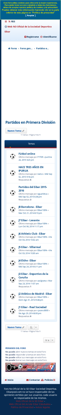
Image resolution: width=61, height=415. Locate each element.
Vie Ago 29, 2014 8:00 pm (30, 313)
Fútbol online (27, 154)
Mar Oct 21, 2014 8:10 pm (30, 213)
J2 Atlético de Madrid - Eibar (35, 294)
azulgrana (42, 280)
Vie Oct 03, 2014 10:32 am (35, 238)
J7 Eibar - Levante (29, 220)
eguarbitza (42, 193)
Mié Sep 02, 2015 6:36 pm (30, 196)
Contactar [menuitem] (34, 379)
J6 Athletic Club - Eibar (32, 233)
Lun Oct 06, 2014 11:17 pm (31, 226)
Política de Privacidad (22, 407)
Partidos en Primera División (30, 122)
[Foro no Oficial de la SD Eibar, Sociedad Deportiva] (30, 367)
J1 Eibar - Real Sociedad (33, 307)
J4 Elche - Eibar (27, 260)
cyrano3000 (42, 310)
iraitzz (40, 173)
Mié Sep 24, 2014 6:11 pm (30, 266)
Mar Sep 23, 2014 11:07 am (35, 282)
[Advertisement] (30, 86)
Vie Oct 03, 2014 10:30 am (35, 252)
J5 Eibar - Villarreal (30, 247)
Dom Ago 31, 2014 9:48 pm (31, 299)
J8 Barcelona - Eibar (30, 207)
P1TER (40, 157)
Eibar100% (42, 210)
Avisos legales (42, 407)
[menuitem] (11, 21)
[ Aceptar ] (30, 15)
